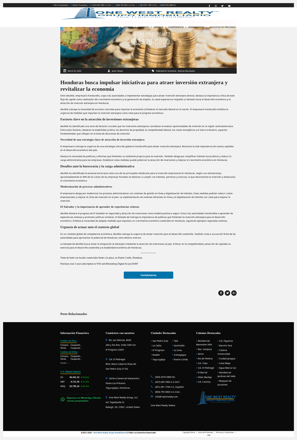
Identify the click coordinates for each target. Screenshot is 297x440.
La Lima (177, 350)
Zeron (200, 353)
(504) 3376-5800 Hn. (168, 5)
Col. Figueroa (226, 340)
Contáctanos (148, 275)
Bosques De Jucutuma (224, 382)
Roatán (156, 354)
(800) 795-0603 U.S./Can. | (126, 5)
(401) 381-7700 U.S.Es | (149, 5)
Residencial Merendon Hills (204, 342)
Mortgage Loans (159, 414)
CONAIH (170, 414)
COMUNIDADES (111, 26)
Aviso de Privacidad (205, 432)
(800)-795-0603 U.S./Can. (167, 391)
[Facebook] (209, 6)
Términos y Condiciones (225, 432)
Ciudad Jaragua (227, 358)
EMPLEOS (158, 26)
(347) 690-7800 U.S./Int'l (167, 381)
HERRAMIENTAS (196, 26)
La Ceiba (156, 345)
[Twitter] (222, 6)
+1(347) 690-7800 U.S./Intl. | (102, 5)
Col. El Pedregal (205, 367)
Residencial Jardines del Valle (226, 374)
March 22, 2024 (74, 71)
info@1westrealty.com (166, 396)
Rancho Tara (225, 345)
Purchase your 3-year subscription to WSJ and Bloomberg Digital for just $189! (99, 263)
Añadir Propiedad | (80, 5)
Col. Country (204, 381)
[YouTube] (229, 6)
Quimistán (179, 345)
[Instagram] (216, 6)
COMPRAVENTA (176, 26)
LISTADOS (128, 26)
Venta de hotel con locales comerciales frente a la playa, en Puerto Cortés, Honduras (101, 257)
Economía (172, 71)
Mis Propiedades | (61, 5)
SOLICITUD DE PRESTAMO (222, 26)
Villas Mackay (204, 377)
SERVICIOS (143, 26)
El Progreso (158, 350)
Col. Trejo (202, 363)
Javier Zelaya (117, 71)
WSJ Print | (186, 417)
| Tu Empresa (179, 414)
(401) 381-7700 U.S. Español (169, 386)
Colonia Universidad (223, 352)
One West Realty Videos (163, 405)
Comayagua (179, 354)
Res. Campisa (204, 349)
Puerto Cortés (180, 359)
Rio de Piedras (205, 358)
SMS (209, 435)
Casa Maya (224, 363)
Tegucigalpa (158, 359)
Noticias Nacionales (186, 71)
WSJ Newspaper (157, 421)
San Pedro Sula (160, 340)
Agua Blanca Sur (227, 367)
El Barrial (202, 372)
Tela (175, 340)
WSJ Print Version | (173, 417)
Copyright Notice (189, 432)
